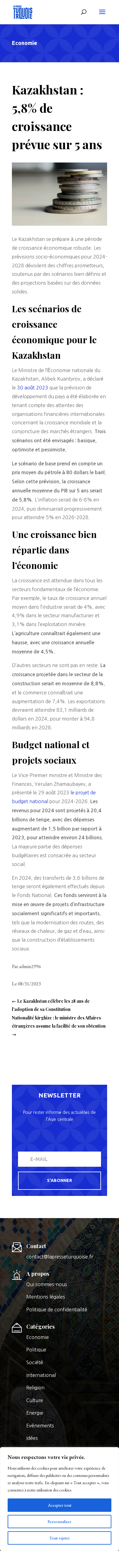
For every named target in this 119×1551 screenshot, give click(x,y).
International (41, 1375)
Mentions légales (45, 1296)
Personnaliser (59, 1521)
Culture (34, 1400)
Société (34, 1362)
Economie (24, 43)
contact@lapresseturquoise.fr (59, 1256)
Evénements (40, 1425)
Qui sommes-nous (46, 1284)
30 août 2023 (32, 387)
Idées (32, 1438)
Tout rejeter (59, 1538)
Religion (35, 1387)
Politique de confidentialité (56, 1309)
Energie (34, 1412)
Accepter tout (59, 1505)
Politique (36, 1349)
